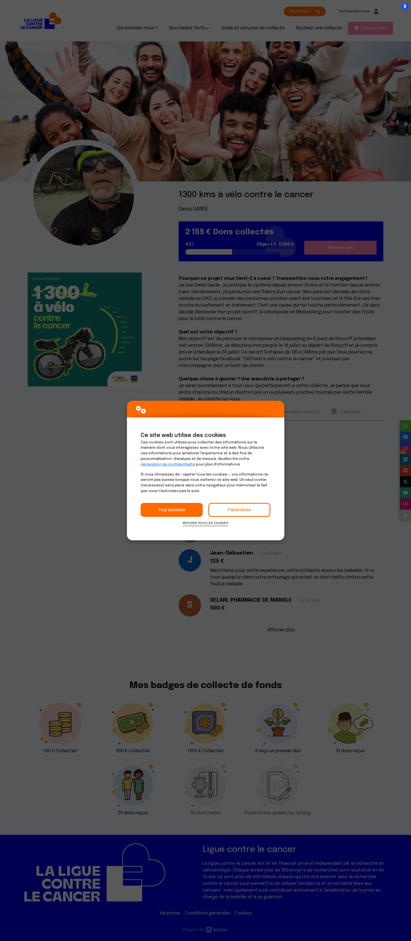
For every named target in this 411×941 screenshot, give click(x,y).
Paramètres (239, 509)
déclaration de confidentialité (168, 464)
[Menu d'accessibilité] (404, 6)
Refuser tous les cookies (205, 523)
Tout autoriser (171, 509)
